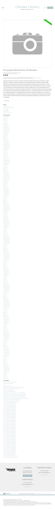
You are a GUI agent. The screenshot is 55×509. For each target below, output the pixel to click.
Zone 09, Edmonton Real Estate (9, 416)
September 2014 (6, 307)
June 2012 (5, 342)
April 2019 (5, 233)
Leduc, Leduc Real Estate (8, 390)
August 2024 (6, 149)
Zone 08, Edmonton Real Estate (9, 414)
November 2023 (6, 161)
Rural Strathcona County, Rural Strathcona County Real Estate (15, 398)
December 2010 (6, 367)
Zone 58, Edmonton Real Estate (9, 450)
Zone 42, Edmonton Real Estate (9, 443)
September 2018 (6, 242)
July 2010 (5, 372)
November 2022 (6, 176)
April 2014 (5, 313)
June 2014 (5, 311)
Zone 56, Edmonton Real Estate (9, 449)
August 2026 (5, 117)
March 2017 (5, 267)
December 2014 (6, 302)
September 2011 (6, 355)
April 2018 (5, 249)
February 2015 (6, 300)
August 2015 (5, 291)
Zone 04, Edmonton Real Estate (9, 409)
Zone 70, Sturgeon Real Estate (9, 453)
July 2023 (5, 165)
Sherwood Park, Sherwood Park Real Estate (12, 399)
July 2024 (5, 150)
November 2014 (6, 304)
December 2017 (6, 254)
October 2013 (6, 320)
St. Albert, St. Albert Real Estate (9, 402)
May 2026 (5, 122)
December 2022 (6, 175)
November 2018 (6, 239)
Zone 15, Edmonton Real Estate (9, 422)
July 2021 (5, 197)
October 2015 (6, 289)
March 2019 (5, 234)
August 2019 (5, 227)
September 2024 (6, 148)
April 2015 (5, 297)
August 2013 (5, 323)
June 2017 (5, 263)
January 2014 (5, 318)
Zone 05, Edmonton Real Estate (9, 410)
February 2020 (6, 219)
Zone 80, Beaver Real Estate (9, 454)
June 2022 (5, 183)
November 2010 (6, 368)
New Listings (5, 108)
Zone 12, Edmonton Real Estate (9, 418)
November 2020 (6, 207)
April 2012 (5, 345)
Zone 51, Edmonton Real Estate (9, 444)
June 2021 (5, 198)
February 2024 (6, 157)
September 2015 (6, 290)
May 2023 (5, 168)
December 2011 (6, 350)
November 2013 (6, 319)
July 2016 (5, 276)
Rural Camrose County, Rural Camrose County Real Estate (14, 394)
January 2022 (6, 190)
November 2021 (6, 191)
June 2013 (5, 326)
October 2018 (6, 241)
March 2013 (5, 330)
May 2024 (5, 153)
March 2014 (5, 315)
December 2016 (6, 271)
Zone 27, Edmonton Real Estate (9, 436)
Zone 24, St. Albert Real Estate (9, 435)
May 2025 (5, 137)
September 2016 (6, 274)
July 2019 (5, 228)
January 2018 (5, 253)
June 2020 (5, 213)
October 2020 (6, 208)
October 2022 (6, 178)
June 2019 (5, 230)
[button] (45, 7)
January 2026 (6, 127)
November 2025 (6, 128)
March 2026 (5, 124)
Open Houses (6, 111)
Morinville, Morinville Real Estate (9, 391)
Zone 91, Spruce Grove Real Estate (10, 457)
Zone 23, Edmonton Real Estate (9, 433)
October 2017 (6, 257)
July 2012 (5, 341)
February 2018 (6, 252)
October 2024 (6, 146)
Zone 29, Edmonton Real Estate (9, 439)
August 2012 (5, 339)
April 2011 (5, 361)
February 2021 (6, 204)
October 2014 (6, 305)
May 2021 (5, 200)
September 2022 (6, 179)
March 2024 (5, 156)
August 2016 (5, 275)
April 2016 (5, 281)
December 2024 (6, 144)
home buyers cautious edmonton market (11, 388)
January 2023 (6, 174)
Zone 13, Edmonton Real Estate (9, 420)
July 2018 (5, 245)
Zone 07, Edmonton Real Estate (9, 413)
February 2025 (6, 141)
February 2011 (6, 364)
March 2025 (5, 139)
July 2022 (5, 182)
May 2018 (5, 248)
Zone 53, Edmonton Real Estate (9, 446)
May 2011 (5, 360)
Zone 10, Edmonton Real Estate (9, 417)
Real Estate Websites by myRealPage (45, 493)
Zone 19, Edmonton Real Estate (9, 428)
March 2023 (5, 171)
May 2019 (5, 231)
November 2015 (6, 287)
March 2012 (5, 346)
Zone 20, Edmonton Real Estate (9, 429)
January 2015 (5, 301)
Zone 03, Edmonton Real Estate (9, 407)
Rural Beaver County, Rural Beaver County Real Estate (14, 392)
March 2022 (5, 187)
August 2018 (5, 244)
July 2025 (5, 134)
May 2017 (5, 264)
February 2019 (6, 235)
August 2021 (5, 196)
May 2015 (5, 296)
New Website (6, 110)
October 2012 (6, 337)
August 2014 (5, 308)
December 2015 (6, 286)
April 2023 (5, 170)
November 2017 (6, 256)
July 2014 (5, 309)
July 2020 (5, 212)
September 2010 (6, 371)
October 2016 (6, 272)
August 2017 (5, 260)
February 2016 (6, 283)
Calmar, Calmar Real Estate (8, 383)
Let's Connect (27, 475)
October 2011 (6, 353)
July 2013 (5, 324)
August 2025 (5, 133)
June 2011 (5, 359)
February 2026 (6, 126)
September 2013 (6, 322)
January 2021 (5, 205)
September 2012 (6, 338)
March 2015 (5, 298)
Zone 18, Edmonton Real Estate (9, 427)
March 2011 (5, 363)
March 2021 (5, 202)
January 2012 (5, 349)
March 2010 (5, 378)
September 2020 (6, 209)
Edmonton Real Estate (7, 386)
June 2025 (5, 135)
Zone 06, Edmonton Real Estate (9, 412)
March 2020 (5, 217)
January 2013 (5, 333)
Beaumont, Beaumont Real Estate (10, 381)
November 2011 (6, 352)
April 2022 (5, 186)
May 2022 (5, 185)
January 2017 (5, 270)
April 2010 (5, 376)
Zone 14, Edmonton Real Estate (9, 421)
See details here (37, 78)
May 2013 (5, 327)
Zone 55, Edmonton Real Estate (12, 73)
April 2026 (5, 123)
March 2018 (5, 250)
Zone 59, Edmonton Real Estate (9, 451)
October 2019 (6, 224)
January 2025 (6, 142)
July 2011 (5, 357)
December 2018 (6, 238)
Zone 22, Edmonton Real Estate (9, 432)
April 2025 (5, 138)
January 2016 (5, 285)
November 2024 (6, 145)
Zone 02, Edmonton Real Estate (9, 406)
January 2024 (6, 159)
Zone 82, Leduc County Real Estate (10, 455)
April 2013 (5, 328)
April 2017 (5, 265)
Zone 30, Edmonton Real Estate (9, 440)
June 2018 (5, 246)
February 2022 (6, 189)
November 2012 (6, 335)
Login (45, 7)
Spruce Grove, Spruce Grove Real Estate (11, 401)
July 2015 (5, 293)
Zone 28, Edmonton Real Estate (9, 438)
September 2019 (6, 226)
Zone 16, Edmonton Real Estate (9, 424)
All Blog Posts (6, 106)
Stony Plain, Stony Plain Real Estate (10, 403)
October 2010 (6, 370)
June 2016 (5, 278)
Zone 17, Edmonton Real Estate (9, 425)
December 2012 (6, 334)
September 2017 (6, 259)
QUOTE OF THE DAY (7, 112)
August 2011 (5, 356)
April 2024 (5, 154)
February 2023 (6, 172)
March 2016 (5, 282)
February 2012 (6, 348)
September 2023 (6, 163)
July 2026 (5, 119)
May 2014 (5, 312)
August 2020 (6, 211)
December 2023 (6, 160)
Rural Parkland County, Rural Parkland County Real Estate (14, 396)
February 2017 (6, 268)
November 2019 (6, 223)
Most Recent (5, 116)
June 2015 (5, 294)
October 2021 (6, 193)
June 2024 (5, 152)
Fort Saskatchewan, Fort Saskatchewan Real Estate (13, 387)
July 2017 (5, 261)
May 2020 (5, 215)
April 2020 (5, 216)
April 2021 (5, 201)
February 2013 (6, 331)
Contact (50, 7)
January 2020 (6, 220)
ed (3, 384)
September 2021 (6, 194)
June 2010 (5, 374)
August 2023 (5, 164)
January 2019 (5, 237)
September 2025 (6, 131)
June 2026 (5, 120)
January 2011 (5, 365)
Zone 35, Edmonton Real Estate (9, 442)
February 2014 (6, 316)
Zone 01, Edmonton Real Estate (9, 405)
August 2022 (5, 180)
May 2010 (5, 375)
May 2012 (5, 344)
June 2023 (5, 167)
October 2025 (6, 130)
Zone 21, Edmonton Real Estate (9, 431)
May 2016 (5, 279)
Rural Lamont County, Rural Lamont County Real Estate (14, 395)
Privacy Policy (36, 493)
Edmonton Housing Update (8, 107)
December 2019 (6, 222)
